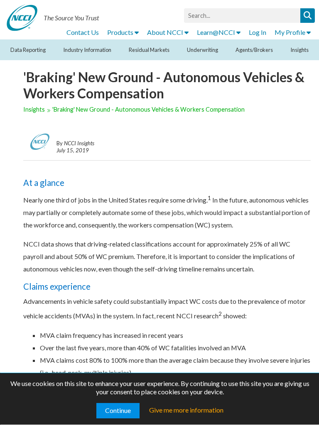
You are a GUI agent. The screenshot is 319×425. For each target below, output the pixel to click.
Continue (118, 410)
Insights (299, 49)
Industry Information (87, 49)
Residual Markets (149, 49)
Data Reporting (28, 49)
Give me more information (186, 410)
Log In (257, 32)
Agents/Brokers (254, 49)
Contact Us (82, 32)
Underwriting (202, 49)
